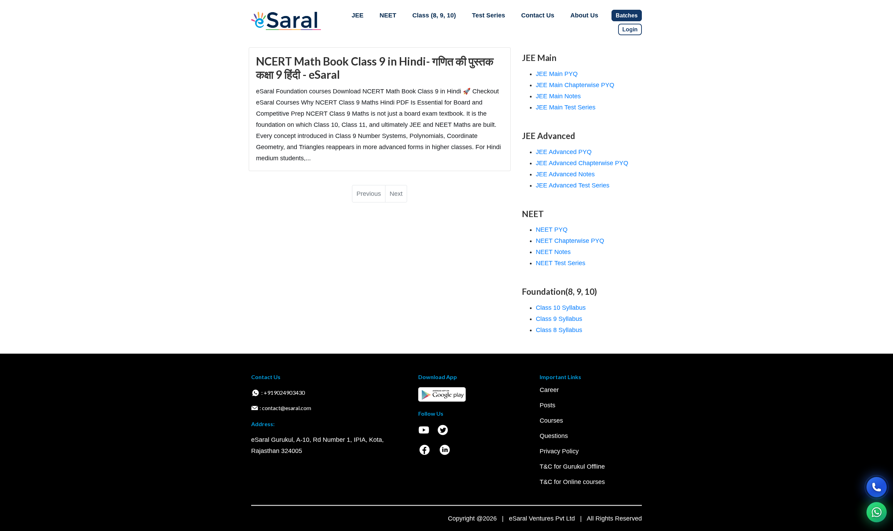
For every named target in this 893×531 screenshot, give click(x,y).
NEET (388, 15)
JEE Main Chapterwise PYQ (575, 85)
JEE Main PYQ (557, 73)
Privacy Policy (559, 451)
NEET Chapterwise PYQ (570, 240)
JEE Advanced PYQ (564, 151)
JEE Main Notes (558, 96)
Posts (547, 405)
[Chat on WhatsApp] (876, 512)
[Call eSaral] (876, 487)
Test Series (488, 15)
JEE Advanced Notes (565, 174)
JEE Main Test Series (565, 107)
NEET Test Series (560, 263)
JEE (357, 15)
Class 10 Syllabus (561, 307)
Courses (551, 420)
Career (549, 389)
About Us (584, 15)
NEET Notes (553, 251)
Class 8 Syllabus (559, 329)
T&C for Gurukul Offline (572, 466)
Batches (627, 15)
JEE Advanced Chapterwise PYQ (582, 163)
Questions (554, 435)
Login (630, 29)
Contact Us (537, 15)
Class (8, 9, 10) (434, 15)
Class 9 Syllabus (559, 318)
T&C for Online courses (572, 481)
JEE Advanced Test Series (572, 185)
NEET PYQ (552, 229)
